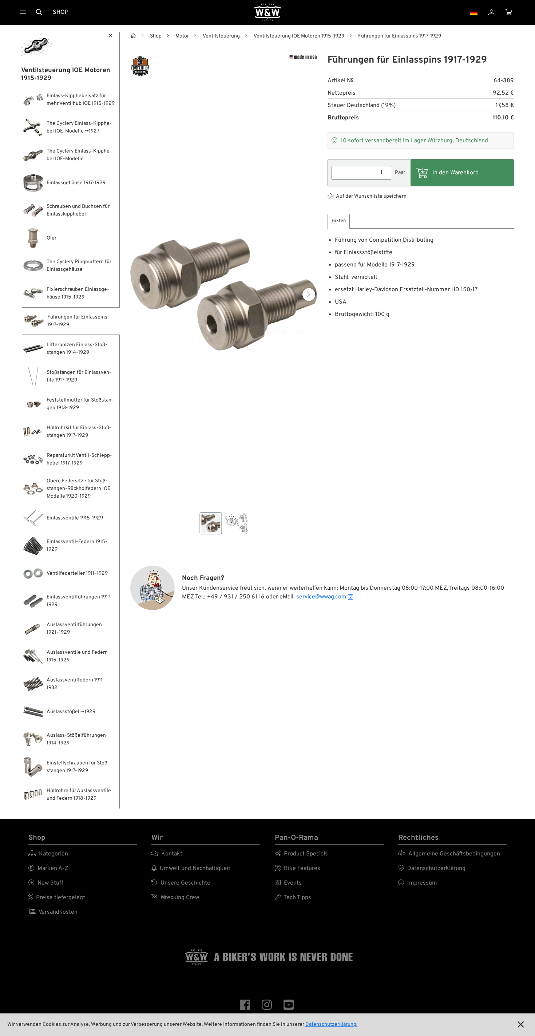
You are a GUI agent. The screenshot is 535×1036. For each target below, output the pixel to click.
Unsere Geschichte (180, 883)
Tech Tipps (293, 897)
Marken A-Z (48, 868)
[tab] (339, 221)
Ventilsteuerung (221, 36)
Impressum (417, 883)
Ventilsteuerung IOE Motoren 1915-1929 (299, 36)
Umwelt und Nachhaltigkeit (190, 868)
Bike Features (297, 868)
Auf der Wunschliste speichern (371, 196)
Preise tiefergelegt (56, 897)
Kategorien (48, 854)
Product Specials (301, 854)
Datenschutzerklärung (431, 868)
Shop (60, 12)
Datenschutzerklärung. (331, 1024)
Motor (182, 36)
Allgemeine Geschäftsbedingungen (449, 854)
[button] (309, 294)
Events (288, 883)
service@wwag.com (321, 597)
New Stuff (45, 883)
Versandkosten (53, 912)
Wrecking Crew (175, 897)
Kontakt (166, 854)
